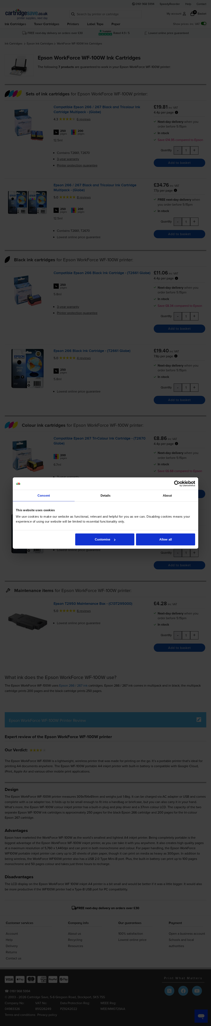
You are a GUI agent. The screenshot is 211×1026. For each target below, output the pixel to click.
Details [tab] (106, 495)
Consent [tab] (44, 495)
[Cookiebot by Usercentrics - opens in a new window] (177, 483)
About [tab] (167, 495)
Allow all (165, 539)
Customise (102, 539)
